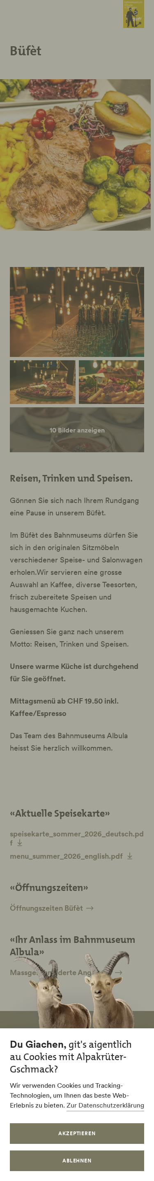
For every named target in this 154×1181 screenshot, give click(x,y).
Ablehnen (77, 1160)
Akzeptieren (77, 1133)
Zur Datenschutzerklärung (105, 1105)
